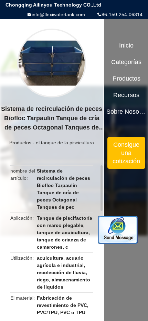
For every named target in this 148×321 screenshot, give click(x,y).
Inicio (126, 45)
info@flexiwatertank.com (58, 14)
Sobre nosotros (126, 111)
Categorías (126, 62)
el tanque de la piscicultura (65, 142)
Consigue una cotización (126, 153)
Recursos (126, 95)
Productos (20, 142)
